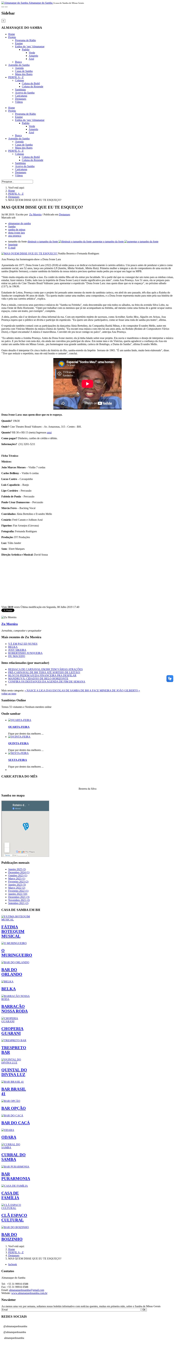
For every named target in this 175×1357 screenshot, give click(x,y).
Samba (12, 226)
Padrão (25, 49)
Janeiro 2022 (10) (17, 893)
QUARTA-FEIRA (19, 726)
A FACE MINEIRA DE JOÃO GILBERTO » (114, 690)
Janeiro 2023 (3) (17, 884)
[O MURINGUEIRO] (14, 943)
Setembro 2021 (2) (18, 903)
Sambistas (20, 89)
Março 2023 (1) (16, 878)
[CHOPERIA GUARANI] (15, 1021)
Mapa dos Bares (23, 74)
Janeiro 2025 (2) (17, 869)
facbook (12, 1264)
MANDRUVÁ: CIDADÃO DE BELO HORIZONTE (38, 678)
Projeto (12, 37)
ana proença (14, 235)
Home (11, 34)
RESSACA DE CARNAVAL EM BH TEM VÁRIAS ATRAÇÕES (45, 669)
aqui (49, 432)
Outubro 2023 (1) (17, 875)
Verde (32, 52)
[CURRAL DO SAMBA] (15, 1147)
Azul (31, 58)
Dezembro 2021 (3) (18, 897)
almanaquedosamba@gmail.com (26, 1290)
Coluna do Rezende (32, 86)
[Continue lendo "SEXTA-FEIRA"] (18, 753)
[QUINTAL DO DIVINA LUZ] (15, 1062)
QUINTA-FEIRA (18, 743)
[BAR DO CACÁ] (12, 1115)
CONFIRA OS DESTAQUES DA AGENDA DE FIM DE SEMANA (46, 681)
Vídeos (19, 101)
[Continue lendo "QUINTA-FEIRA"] (19, 736)
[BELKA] (7, 981)
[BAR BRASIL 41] (12, 1081)
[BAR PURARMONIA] (15, 1166)
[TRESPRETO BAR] (13, 1040)
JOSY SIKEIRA (17, 649)
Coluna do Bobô (31, 83)
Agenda (19, 68)
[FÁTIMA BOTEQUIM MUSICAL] (15, 919)
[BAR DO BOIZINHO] (15, 1227)
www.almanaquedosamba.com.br (29, 1293)
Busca (18, 61)
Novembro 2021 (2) (19, 900)
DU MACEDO (16, 656)
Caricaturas (21, 95)
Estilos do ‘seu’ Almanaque (29, 46)
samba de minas (16, 229)
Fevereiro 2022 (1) (18, 890)
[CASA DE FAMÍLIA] (14, 1185)
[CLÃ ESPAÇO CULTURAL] (15, 1208)
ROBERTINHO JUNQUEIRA (25, 653)
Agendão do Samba (19, 64)
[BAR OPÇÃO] (10, 1100)
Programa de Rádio (25, 40)
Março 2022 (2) (16, 887)
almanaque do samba (19, 223)
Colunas (19, 80)
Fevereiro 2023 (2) (18, 881)
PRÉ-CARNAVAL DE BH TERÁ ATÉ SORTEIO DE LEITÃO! (44, 672)
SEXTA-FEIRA (17, 759)
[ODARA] (7, 1130)
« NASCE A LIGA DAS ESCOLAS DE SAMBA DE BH (57, 690)
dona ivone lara (16, 232)
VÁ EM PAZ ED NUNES (22, 643)
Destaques (20, 98)
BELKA (13, 646)
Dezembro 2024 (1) (18, 872)
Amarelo (33, 55)
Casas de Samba (24, 71)
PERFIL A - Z (16, 77)
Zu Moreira (35, 214)
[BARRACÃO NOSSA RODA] (15, 999)
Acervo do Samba (25, 92)
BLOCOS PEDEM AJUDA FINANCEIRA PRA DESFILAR (42, 675)
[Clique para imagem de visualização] (29, 253)
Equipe (19, 43)
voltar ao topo (8, 693)
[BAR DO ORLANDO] (15, 962)
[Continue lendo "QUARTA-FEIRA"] (19, 720)
